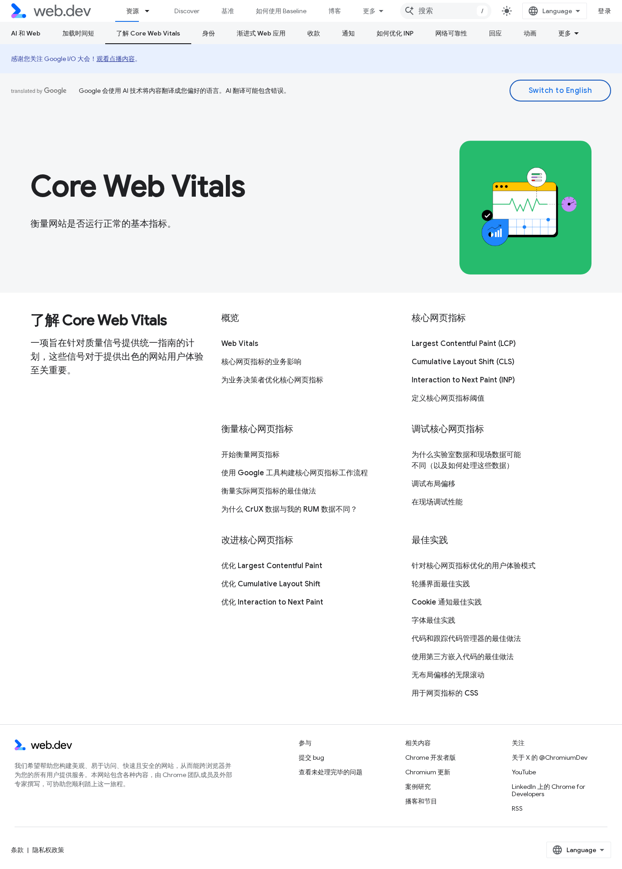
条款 (17, 850)
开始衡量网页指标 (250, 454)
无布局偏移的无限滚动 (448, 675)
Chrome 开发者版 (430, 757)
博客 (334, 11)
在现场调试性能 (437, 502)
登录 (604, 11)
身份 (208, 33)
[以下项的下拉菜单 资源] (151, 10)
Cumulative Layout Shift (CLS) (463, 361)
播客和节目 (421, 801)
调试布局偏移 (433, 483)
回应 (495, 33)
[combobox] (445, 11)
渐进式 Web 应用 (261, 33)
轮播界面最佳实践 (441, 584)
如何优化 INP (395, 33)
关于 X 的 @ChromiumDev (549, 757)
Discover (186, 11)
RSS (517, 808)
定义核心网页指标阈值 (448, 398)
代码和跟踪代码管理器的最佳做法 (466, 638)
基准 (227, 11)
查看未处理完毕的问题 (330, 772)
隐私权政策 (48, 850)
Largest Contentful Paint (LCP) (464, 343)
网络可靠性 (451, 33)
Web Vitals (239, 343)
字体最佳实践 (433, 620)
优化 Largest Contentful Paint (271, 565)
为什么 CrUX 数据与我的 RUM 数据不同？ (289, 509)
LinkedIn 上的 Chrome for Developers (548, 790)
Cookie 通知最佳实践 (447, 602)
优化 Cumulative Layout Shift (271, 584)
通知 (348, 33)
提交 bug (311, 757)
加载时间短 (78, 33)
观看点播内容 (116, 59)
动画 (530, 33)
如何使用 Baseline (281, 11)
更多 (369, 11)
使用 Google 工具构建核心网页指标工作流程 (294, 473)
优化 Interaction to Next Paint (272, 602)
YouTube (524, 772)
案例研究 (418, 787)
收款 (313, 33)
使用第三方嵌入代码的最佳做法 (463, 656)
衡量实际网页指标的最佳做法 (268, 491)
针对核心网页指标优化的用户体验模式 (473, 565)
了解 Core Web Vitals (148, 33)
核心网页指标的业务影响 (261, 361)
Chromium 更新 (427, 772)
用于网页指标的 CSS (445, 693)
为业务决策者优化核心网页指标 (272, 380)
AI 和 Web (26, 33)
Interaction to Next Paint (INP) (463, 380)
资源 (132, 11)
